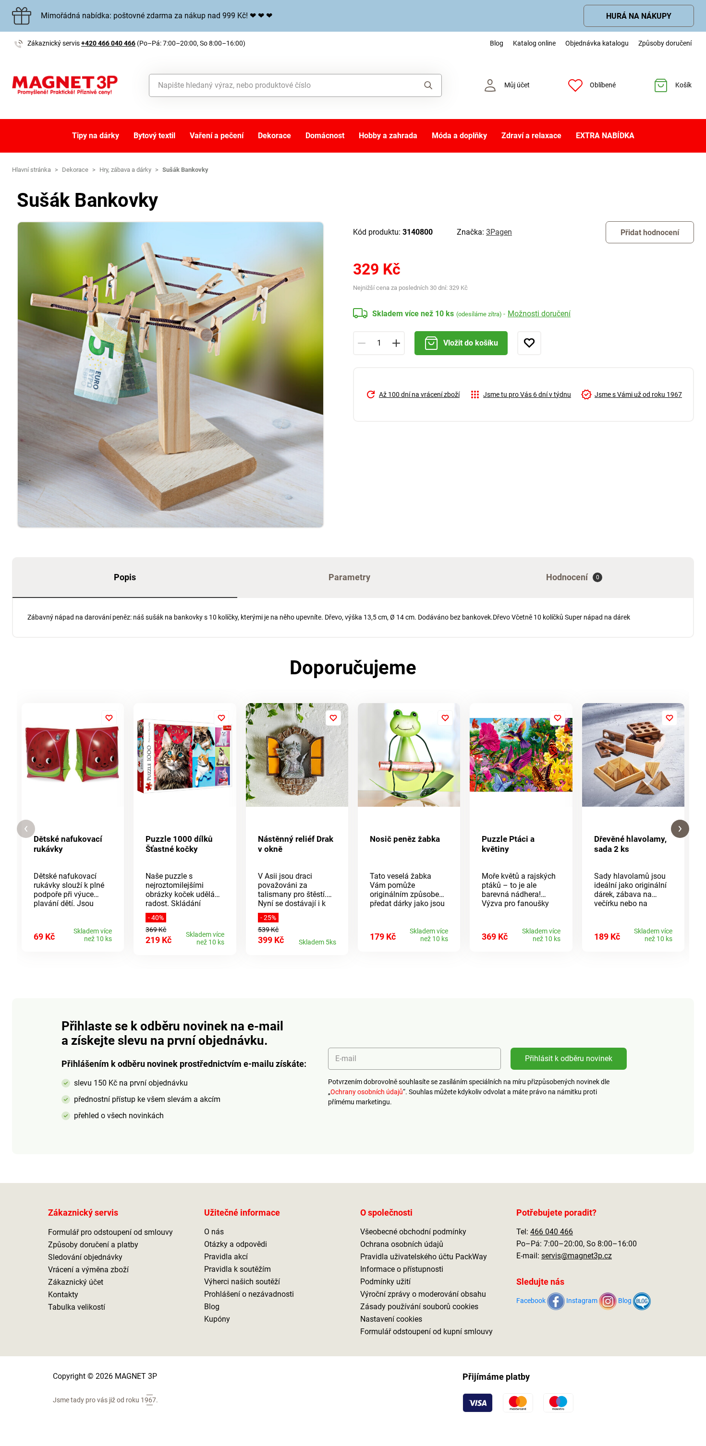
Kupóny (217, 1319)
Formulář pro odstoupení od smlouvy (110, 1232)
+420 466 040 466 (108, 43)
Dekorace (274, 135)
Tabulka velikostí (76, 1307)
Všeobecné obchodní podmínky (413, 1231)
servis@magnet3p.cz (576, 1255)
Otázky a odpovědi (235, 1244)
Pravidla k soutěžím (237, 1269)
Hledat (419, 85)
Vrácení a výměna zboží (88, 1269)
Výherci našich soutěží (242, 1281)
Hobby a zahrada (388, 135)
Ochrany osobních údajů (366, 1092)
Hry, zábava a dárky (125, 169)
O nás (214, 1231)
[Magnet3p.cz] (65, 85)
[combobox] (273, 85)
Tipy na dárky (95, 135)
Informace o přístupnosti (401, 1269)
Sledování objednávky (85, 1257)
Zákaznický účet (75, 1282)
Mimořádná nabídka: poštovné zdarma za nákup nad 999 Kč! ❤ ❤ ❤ (156, 15)
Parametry (349, 577)
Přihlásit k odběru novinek (568, 1058)
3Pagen (499, 232)
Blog (496, 43)
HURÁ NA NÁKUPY (638, 16)
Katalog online (534, 43)
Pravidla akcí (226, 1256)
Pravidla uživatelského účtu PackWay (423, 1256)
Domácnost (324, 135)
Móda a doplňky (459, 135)
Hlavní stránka (31, 169)
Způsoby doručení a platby (93, 1244)
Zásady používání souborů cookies (419, 1306)
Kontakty (63, 1294)
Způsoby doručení (665, 43)
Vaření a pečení (216, 135)
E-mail (345, 1058)
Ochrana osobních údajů (401, 1244)
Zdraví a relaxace (531, 135)
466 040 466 (551, 1231)
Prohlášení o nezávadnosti (249, 1294)
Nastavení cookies (391, 1319)
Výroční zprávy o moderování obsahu (423, 1294)
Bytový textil (154, 135)
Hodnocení (572, 577)
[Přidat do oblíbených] (529, 343)
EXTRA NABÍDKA (605, 135)
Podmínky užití (385, 1281)
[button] (26, 829)
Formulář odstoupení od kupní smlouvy (426, 1331)
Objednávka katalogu (597, 43)
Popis (125, 577)
